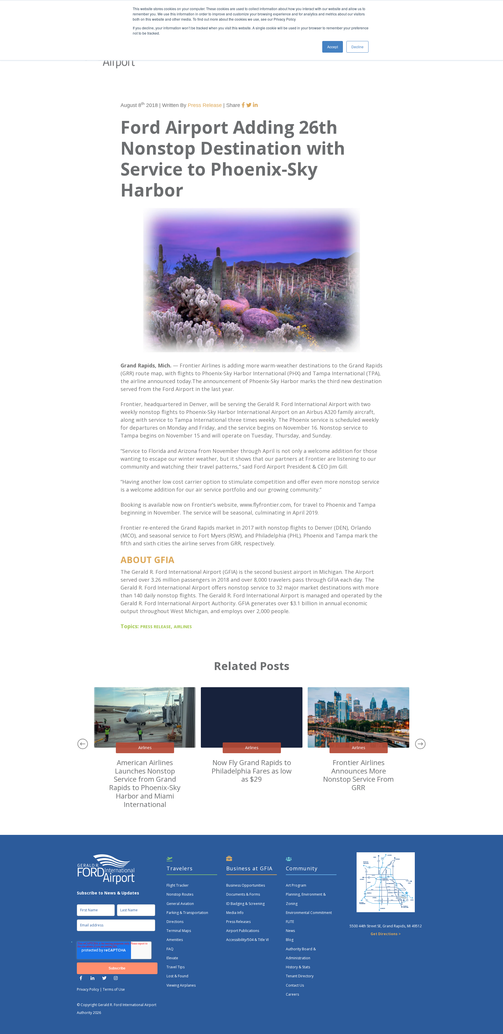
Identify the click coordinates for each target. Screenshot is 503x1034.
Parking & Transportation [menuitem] (187, 912)
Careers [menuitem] (292, 994)
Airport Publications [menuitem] (242, 930)
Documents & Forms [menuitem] (243, 894)
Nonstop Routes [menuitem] (180, 894)
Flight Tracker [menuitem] (178, 885)
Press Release (205, 105)
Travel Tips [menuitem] (176, 967)
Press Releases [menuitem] (238, 921)
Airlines (183, 626)
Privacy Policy (88, 989)
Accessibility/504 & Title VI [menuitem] (247, 939)
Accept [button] (332, 46)
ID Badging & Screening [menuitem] (245, 903)
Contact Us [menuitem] (295, 985)
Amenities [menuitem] (175, 939)
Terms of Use (114, 989)
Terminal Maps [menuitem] (179, 930)
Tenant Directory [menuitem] (300, 976)
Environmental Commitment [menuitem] (309, 912)
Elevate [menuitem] (172, 958)
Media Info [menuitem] (235, 912)
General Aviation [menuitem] (180, 903)
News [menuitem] (290, 930)
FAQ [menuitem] (170, 949)
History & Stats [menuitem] (298, 967)
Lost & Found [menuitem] (177, 976)
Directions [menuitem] (175, 921)
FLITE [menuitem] (290, 921)
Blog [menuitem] (289, 939)
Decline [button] (357, 46)
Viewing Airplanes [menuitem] (181, 985)
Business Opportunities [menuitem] (245, 885)
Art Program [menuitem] (296, 885)
